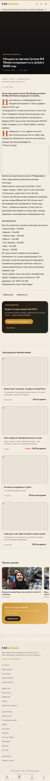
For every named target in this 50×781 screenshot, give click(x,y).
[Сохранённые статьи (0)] (37, 4)
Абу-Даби (6, 729)
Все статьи (11, 328)
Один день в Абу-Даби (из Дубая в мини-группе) (25, 534)
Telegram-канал (8, 760)
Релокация (6, 674)
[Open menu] (46, 4)
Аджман (5, 746)
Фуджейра (6, 741)
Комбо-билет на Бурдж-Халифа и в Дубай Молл (25, 389)
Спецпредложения (9, 720)
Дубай (4, 724)
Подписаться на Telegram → (11, 659)
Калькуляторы (7, 682)
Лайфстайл (6, 697)
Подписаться (12, 619)
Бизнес (4, 701)
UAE (10, 647)
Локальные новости (23, 79)
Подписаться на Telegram (17, 321)
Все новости (6, 693)
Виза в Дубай (7, 669)
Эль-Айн (5, 750)
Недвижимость (8, 678)
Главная (4, 79)
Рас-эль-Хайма (8, 737)
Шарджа (5, 733)
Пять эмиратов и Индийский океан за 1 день (23, 438)
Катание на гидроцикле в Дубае (17, 487)
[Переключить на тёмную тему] (41, 4)
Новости (12, 79)
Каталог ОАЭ (7, 716)
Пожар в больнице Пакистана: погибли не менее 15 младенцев (22, 9)
